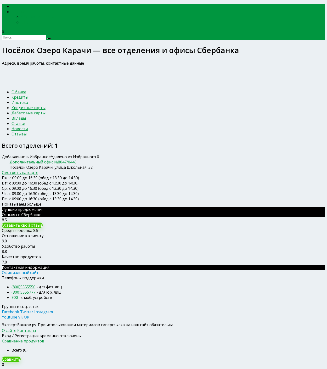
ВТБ (24, 22)
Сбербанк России (37, 17)
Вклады (18, 118)
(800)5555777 (23, 292)
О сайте (9, 330)
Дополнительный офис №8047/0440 (43, 162)
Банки (20, 12)
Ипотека (19, 102)
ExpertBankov (27, 6)
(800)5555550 (23, 287)
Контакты (26, 330)
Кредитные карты (28, 107)
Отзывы (19, 134)
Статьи (18, 123)
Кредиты (19, 97)
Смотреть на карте (20, 172)
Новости (19, 128)
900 (14, 297)
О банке (18, 92)
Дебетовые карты (28, 113)
